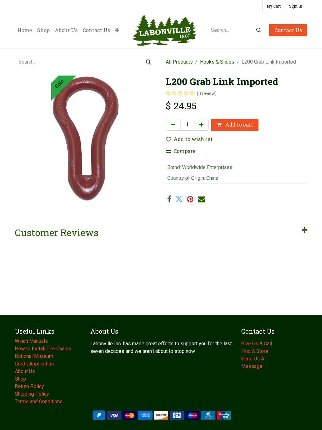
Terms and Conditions (39, 402)
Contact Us (288, 30)
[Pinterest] (190, 199)
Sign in (295, 5)
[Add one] (201, 125)
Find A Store (254, 351)
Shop (20, 379)
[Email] (201, 199)
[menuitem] (25, 30)
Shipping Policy (32, 394)
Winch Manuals (31, 341)
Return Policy (29, 386)
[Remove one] (173, 125)
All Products (179, 62)
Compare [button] (185, 151)
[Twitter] (179, 199)
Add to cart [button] (238, 124)
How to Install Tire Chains (43, 349)
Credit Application (35, 364)
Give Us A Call (256, 344)
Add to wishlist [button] (193, 139)
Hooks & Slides (217, 62)
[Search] (259, 30)
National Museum (34, 356)
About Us (25, 371)
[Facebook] (169, 199)
